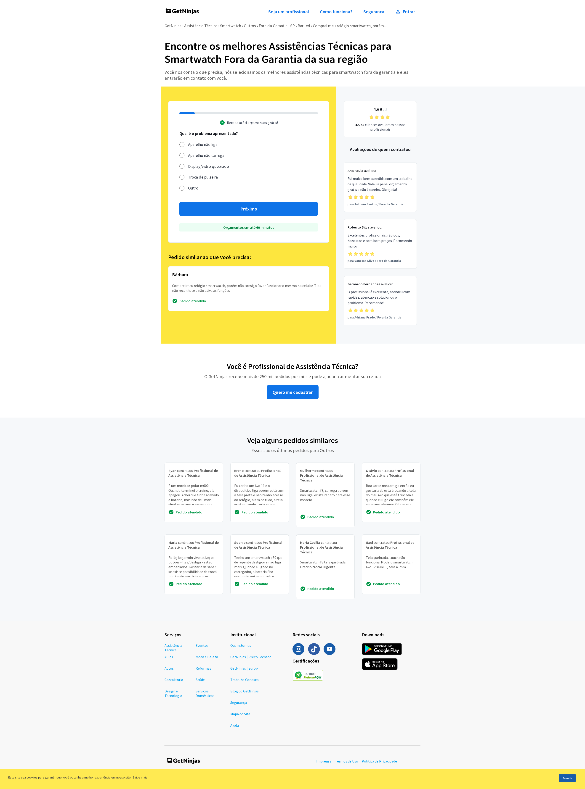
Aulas (169, 657)
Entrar (409, 12)
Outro (193, 188)
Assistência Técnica (200, 25)
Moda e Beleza (207, 657)
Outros (250, 25)
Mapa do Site (240, 714)
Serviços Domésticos (205, 693)
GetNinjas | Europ (244, 668)
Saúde (200, 679)
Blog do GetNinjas (244, 691)
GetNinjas (173, 25)
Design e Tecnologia (173, 693)
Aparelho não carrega (206, 155)
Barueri (304, 25)
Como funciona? (336, 12)
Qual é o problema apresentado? (208, 133)
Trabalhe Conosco (244, 679)
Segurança (373, 12)
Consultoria (174, 679)
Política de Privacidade (379, 761)
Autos (169, 668)
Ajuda (234, 725)
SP (292, 25)
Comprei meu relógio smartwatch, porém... (350, 25)
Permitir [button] (567, 778)
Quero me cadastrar (293, 392)
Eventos (202, 645)
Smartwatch (230, 25)
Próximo (248, 209)
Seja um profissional (288, 12)
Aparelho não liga (203, 144)
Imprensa (323, 761)
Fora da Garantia (273, 25)
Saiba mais (140, 777)
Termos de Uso (346, 761)
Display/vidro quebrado (208, 166)
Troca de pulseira (203, 177)
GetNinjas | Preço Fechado (250, 657)
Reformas (203, 668)
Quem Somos (240, 645)
